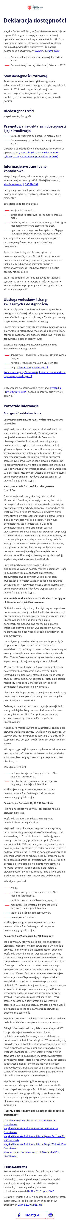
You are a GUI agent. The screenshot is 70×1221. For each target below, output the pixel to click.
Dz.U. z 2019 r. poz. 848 (30, 1204)
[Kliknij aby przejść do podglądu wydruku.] (50, 1215)
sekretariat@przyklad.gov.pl (32, 367)
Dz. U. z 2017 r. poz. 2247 (40, 1191)
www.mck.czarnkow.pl (47, 51)
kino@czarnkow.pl (14, 184)
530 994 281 (31, 184)
